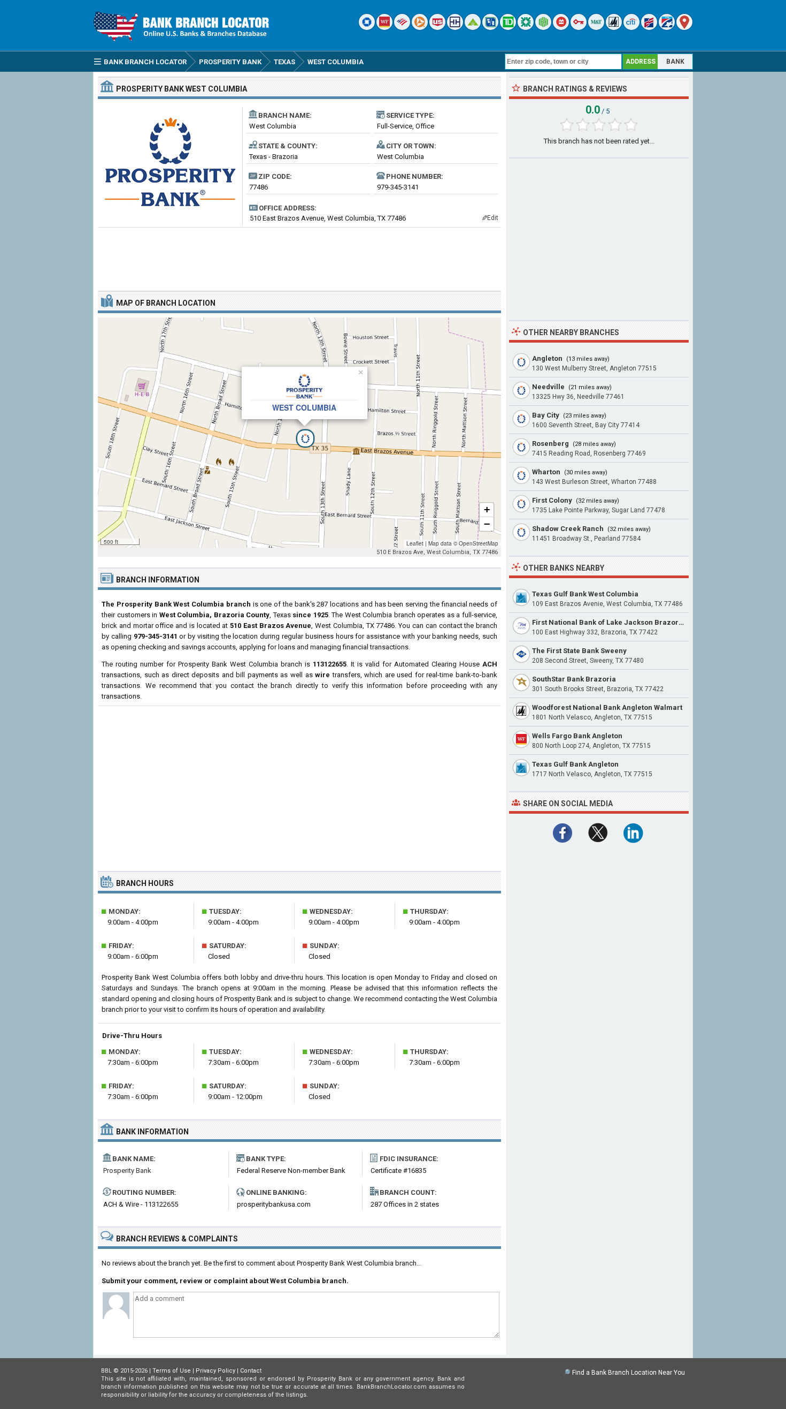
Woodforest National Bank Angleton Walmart (607, 707)
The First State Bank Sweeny (579, 651)
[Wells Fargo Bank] (384, 28)
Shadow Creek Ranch (568, 529)
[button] (299, 432)
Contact (250, 1370)
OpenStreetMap (478, 543)
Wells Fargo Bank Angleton (577, 736)
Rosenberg (550, 444)
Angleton (547, 358)
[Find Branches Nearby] (684, 28)
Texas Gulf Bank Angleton (575, 764)
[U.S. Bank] (437, 28)
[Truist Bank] (455, 28)
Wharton (546, 472)
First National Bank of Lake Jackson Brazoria (608, 622)
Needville (548, 387)
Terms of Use (171, 1370)
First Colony (552, 500)
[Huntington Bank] (543, 28)
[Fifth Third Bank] (490, 28)
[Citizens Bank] (526, 28)
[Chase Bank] (367, 28)
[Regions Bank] (473, 28)
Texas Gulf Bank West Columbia (585, 594)
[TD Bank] (508, 28)
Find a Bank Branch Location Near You (628, 1372)
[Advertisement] (299, 255)
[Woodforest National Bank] (614, 28)
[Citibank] (631, 28)
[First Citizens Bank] (649, 28)
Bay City (545, 415)
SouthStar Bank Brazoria (574, 679)
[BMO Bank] (561, 28)
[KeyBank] (579, 28)
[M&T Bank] (596, 28)
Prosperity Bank (127, 1170)
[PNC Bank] (420, 28)
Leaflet (414, 543)
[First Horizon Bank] (667, 28)
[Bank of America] (402, 28)
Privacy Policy (215, 1370)
